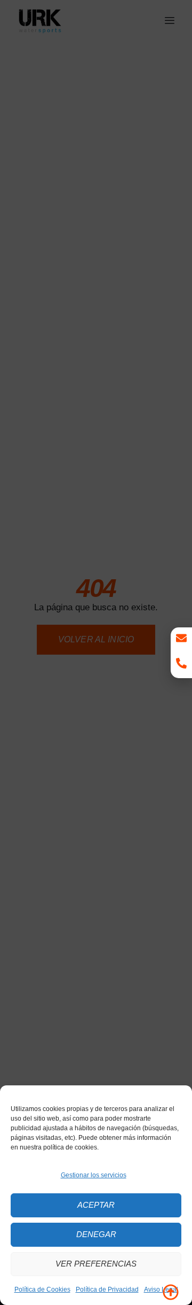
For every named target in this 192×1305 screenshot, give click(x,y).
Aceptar (96, 1204)
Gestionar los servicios (93, 1175)
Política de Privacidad (107, 1289)
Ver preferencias (96, 1263)
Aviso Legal (161, 1289)
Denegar (96, 1234)
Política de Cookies (42, 1289)
